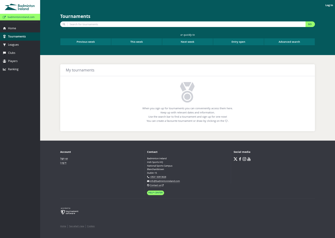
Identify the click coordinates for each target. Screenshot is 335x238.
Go (310, 24)
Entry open (238, 42)
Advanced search (289, 42)
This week (136, 42)
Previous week (86, 42)
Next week (187, 42)
